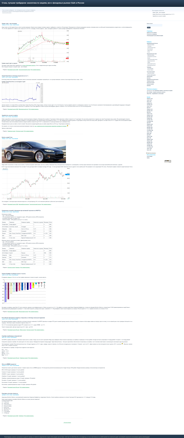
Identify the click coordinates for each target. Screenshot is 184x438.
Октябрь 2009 (149, 119)
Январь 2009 (149, 125)
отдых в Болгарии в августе (29, 65)
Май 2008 (149, 134)
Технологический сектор (24, 69)
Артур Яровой (150, 68)
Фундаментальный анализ (152, 79)
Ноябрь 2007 (149, 144)
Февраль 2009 (150, 124)
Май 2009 (149, 122)
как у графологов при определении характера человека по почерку (50, 126)
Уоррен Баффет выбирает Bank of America (14, 273)
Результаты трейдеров (152, 34)
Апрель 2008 (149, 136)
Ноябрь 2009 (149, 118)
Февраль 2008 (150, 139)
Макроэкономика (150, 44)
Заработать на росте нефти (159, 16)
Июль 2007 (149, 150)
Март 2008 (149, 138)
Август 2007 (149, 148)
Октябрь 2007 (149, 145)
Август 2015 (149, 100)
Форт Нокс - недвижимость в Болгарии (155, 93)
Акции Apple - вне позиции (159, 12)
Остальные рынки (151, 71)
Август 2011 (149, 106)
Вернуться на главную (152, 32)
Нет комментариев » (36, 69)
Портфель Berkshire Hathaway (10, 393)
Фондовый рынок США (13, 69)
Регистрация (149, 156)
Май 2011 (149, 107)
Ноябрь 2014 (149, 103)
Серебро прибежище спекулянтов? (12, 336)
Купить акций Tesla (7, 137)
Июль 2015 (149, 101)
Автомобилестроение (24, 204)
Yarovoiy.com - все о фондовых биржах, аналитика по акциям (159, 90)
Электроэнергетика (151, 47)
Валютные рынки (150, 82)
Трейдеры (21, 415)
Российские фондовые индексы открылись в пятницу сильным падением (23, 318)
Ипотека (148, 78)
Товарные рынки (11, 131)
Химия (148, 62)
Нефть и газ (149, 50)
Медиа (148, 58)
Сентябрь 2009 (150, 121)
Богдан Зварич (150, 69)
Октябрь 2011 (149, 104)
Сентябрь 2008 (150, 130)
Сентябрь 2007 (150, 147)
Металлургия (150, 49)
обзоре (9, 277)
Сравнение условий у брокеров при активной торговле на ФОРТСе (21, 210)
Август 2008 (149, 131)
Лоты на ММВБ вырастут (9, 364)
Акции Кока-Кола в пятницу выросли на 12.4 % (163, 14)
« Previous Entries (67, 422)
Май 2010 (149, 112)
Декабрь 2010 (149, 110)
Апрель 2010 (149, 113)
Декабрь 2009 (149, 116)
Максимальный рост (23, 109)
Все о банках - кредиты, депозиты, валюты (156, 92)
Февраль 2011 (150, 109)
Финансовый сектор (23, 311)
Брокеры (18, 267)
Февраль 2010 (150, 115)
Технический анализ (151, 75)
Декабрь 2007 (149, 142)
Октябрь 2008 (149, 128)
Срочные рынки (19, 131)
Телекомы (149, 46)
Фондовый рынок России (13, 329)
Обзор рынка (23, 329)
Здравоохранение (151, 60)
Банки (148, 51)
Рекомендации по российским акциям (155, 35)
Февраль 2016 (150, 98)
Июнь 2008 (149, 133)
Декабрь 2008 (149, 127)
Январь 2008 (149, 141)
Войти (148, 157)
